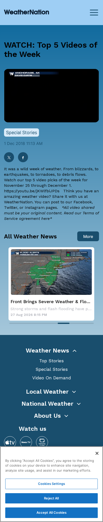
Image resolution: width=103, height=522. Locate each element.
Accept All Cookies (51, 512)
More (88, 236)
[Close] (97, 453)
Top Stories (51, 360)
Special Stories (52, 369)
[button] (51, 350)
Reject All (51, 498)
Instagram (34, 207)
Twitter (10, 207)
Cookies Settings (51, 484)
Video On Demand (51, 377)
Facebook (83, 202)
